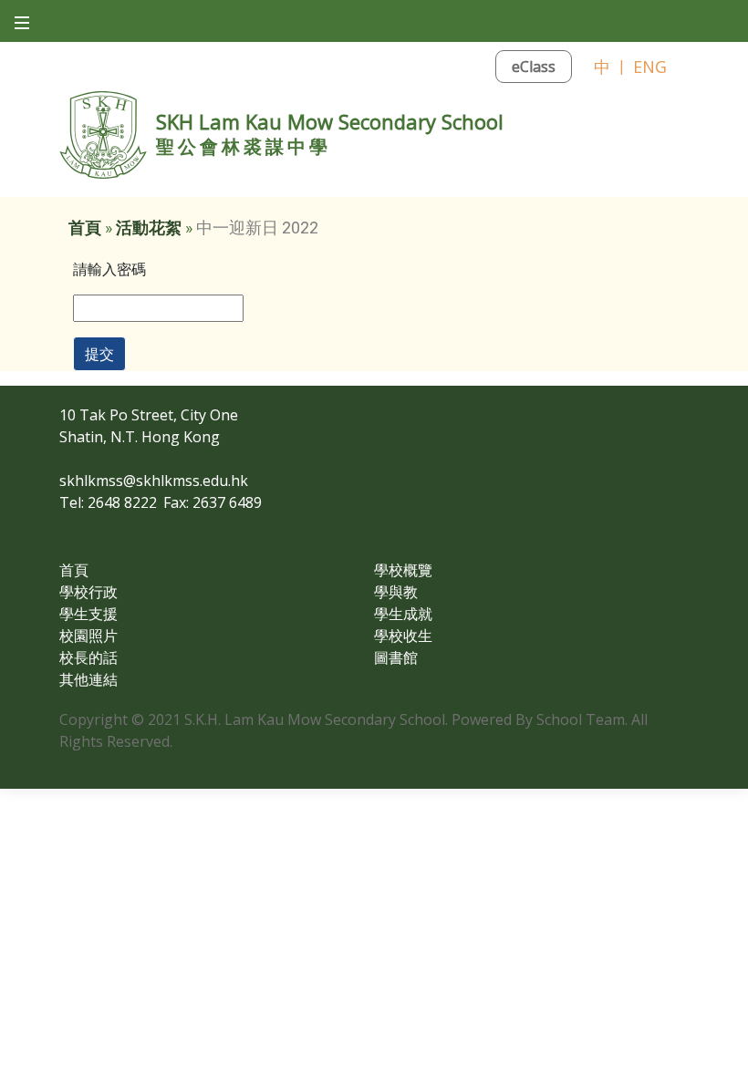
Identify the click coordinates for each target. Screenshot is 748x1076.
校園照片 (88, 636)
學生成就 (403, 614)
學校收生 (403, 636)
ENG (650, 67)
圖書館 (396, 657)
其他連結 (88, 679)
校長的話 (88, 657)
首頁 (84, 227)
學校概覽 (403, 570)
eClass (534, 67)
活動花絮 (149, 227)
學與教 (396, 592)
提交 (99, 354)
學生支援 (88, 614)
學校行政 (88, 592)
